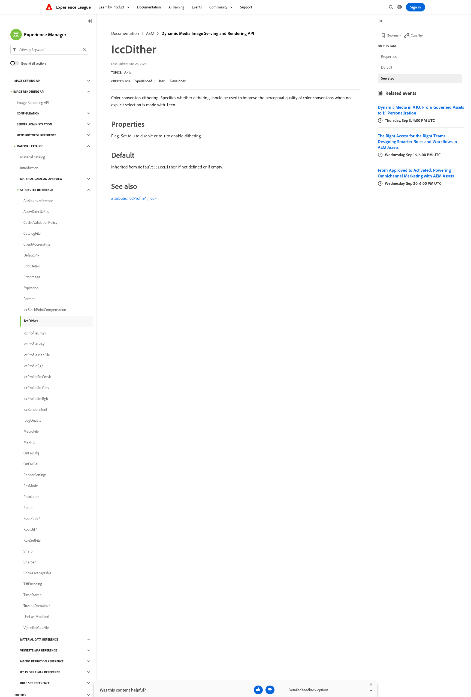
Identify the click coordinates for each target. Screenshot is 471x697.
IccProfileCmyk (34, 333)
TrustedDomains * (36, 605)
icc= (153, 198)
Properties (389, 56)
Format (29, 298)
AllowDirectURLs (36, 211)
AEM (150, 33)
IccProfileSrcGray (36, 387)
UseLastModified (36, 616)
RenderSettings (34, 474)
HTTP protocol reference (36, 135)
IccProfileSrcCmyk (37, 376)
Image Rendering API (28, 91)
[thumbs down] (269, 690)
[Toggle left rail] (90, 21)
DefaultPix (31, 255)
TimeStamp (32, 594)
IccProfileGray (33, 344)
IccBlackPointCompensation (44, 309)
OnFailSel (30, 463)
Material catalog (30, 146)
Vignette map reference (38, 650)
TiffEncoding (32, 583)
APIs (127, 72)
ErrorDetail (31, 266)
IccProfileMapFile (36, 354)
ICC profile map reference (40, 672)
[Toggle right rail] (381, 21)
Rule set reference (35, 683)
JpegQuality (32, 420)
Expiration (30, 287)
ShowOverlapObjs (37, 573)
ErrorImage (31, 276)
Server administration (34, 124)
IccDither (31, 320)
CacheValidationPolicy (40, 222)
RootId (28, 507)
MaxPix (29, 442)
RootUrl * (30, 529)
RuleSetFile (32, 540)
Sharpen (29, 562)
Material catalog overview (41, 179)
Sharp (27, 551)
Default (386, 67)
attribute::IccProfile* (128, 198)
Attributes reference (36, 190)
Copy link (417, 35)
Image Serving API (27, 81)
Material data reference (39, 639)
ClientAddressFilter (37, 244)
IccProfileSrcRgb (35, 398)
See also (387, 78)
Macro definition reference (42, 661)
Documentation (125, 33)
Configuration (28, 113)
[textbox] (49, 50)
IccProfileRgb (33, 365)
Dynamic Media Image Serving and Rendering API (207, 33)
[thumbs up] (258, 690)
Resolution (31, 496)
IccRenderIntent (35, 409)
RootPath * (31, 518)
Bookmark (394, 35)
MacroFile (31, 431)
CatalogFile (32, 233)
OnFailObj (31, 453)
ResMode (30, 485)
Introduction (29, 167)
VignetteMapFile (36, 627)
